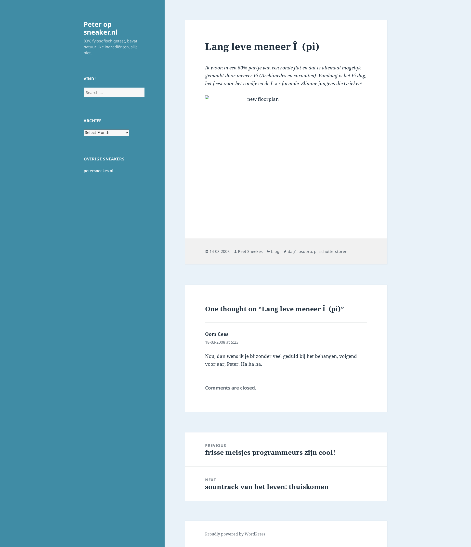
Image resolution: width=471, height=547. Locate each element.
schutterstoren (333, 251)
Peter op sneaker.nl (101, 28)
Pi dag (358, 75)
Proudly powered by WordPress (235, 534)
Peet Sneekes (250, 251)
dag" (292, 251)
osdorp (305, 251)
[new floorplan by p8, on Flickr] (286, 156)
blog (275, 251)
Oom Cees (216, 334)
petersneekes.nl (98, 170)
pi (315, 251)
